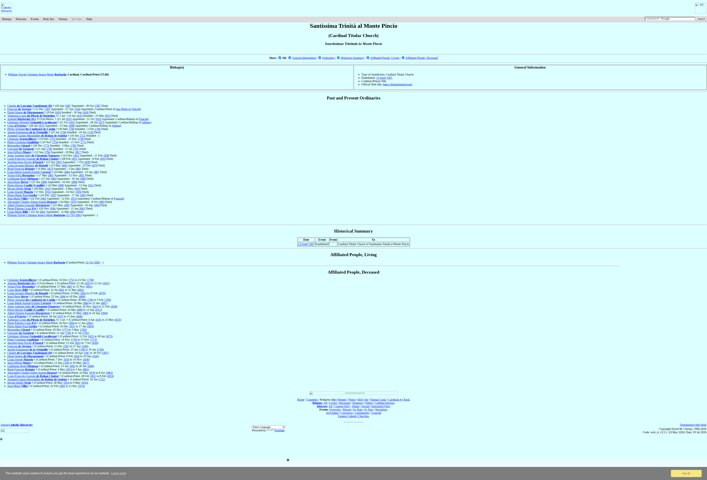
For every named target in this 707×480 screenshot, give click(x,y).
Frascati (143, 119)
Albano (146, 122)
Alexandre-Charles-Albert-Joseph (32, 201)
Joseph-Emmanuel (27, 132)
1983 (102, 201)
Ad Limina (332, 412)
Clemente (21, 138)
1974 (74, 198)
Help (89, 19)
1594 (77, 109)
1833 (103, 158)
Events (35, 19)
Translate (279, 430)
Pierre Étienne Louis (21, 208)
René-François (21, 168)
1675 (101, 122)
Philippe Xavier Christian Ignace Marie (37, 74)
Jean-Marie (17, 198)
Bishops (6, 19)
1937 (53, 195)
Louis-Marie (17, 211)
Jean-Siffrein (19, 152)
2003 (78, 215)
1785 (49, 148)
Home (300, 399)
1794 (47, 152)
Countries (312, 399)
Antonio (21, 119)
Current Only (342, 406)
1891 (81, 175)
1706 (98, 129)
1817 (78, 152)
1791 (76, 148)
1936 (78, 192)
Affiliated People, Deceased (421, 57)
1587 (389, 77)
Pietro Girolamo (23, 142)
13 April (381, 77)
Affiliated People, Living (384, 57)
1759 (55, 142)
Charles (29, 105)
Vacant (365, 406)
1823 (76, 155)
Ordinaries (328, 57)
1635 (79, 115)
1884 (67, 172)
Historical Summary (352, 57)
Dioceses (21, 19)
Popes (352, 399)
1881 (78, 168)
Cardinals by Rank (399, 399)
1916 (77, 188)
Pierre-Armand (31, 129)
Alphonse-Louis (31, 115)
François (19, 109)
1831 (74, 158)
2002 (73, 211)
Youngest (357, 403)
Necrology (381, 409)
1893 (54, 178)
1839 (87, 162)
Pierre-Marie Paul (22, 195)
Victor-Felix (21, 175)
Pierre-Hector (26, 185)
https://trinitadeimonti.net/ (397, 84)
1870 (94, 165)
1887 (96, 172)
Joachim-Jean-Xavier (25, 162)
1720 (90, 132)
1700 (71, 129)
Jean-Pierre (18, 182)
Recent (347, 409)
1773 (83, 142)
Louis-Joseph (20, 192)
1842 (64, 165)
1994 (97, 205)
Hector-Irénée (19, 188)
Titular (355, 406)
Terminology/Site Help (693, 424)
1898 (61, 185)
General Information (304, 57)
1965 (83, 195)
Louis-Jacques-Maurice (27, 165)
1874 (50, 168)
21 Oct (71, 215)
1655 (98, 119)
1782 (73, 145)
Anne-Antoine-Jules (33, 155)
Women (342, 399)
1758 (80, 138)
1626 (58, 112)
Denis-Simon (25, 112)
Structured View (380, 406)
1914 (47, 188)
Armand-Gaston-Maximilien (37, 135)
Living (333, 403)
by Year (368, 409)
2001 (82, 208)
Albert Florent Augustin (28, 205)
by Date (357, 409)
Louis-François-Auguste (33, 158)
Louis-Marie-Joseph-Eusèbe (29, 172)
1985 (67, 205)
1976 (73, 201)
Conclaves (347, 412)
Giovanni (20, 148)
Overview (335, 409)
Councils (376, 412)
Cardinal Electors (384, 403)
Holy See (48, 19)
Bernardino (18, 145)
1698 (71, 125)
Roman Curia (378, 399)
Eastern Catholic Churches (353, 416)
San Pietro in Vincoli (128, 109)
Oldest (368, 403)
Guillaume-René (22, 178)
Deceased (344, 403)
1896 (83, 178)
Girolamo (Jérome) (32, 122)
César (16, 125)
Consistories (362, 412)
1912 (91, 185)
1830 (106, 155)
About (17, 424)
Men (334, 399)
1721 (82, 135)
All (325, 403)
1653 (107, 115)
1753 (52, 138)
